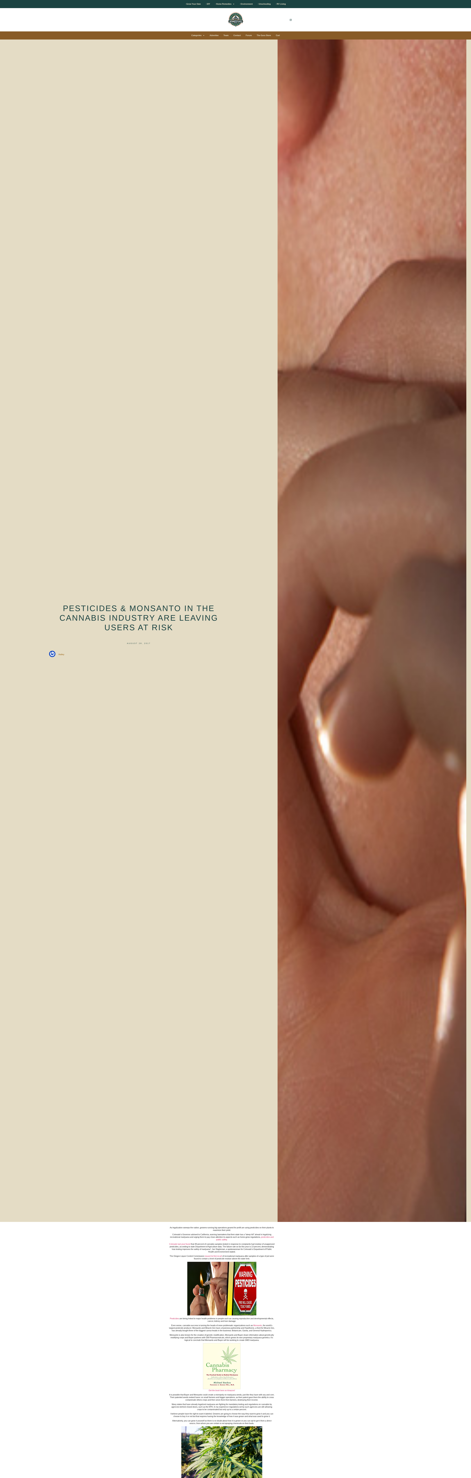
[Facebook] (285, 20)
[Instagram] (291, 20)
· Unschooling (264, 4)
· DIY (208, 4)
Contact (237, 35)
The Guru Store (264, 35)
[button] (169, 20)
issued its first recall (213, 1256)
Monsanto (257, 1325)
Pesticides (174, 1318)
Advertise (214, 35)
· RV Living (281, 4)
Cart (278, 35)
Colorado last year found (179, 1244)
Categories (196, 35)
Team (226, 35)
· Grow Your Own (193, 4)
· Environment (246, 4)
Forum (249, 35)
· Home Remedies (223, 4)
